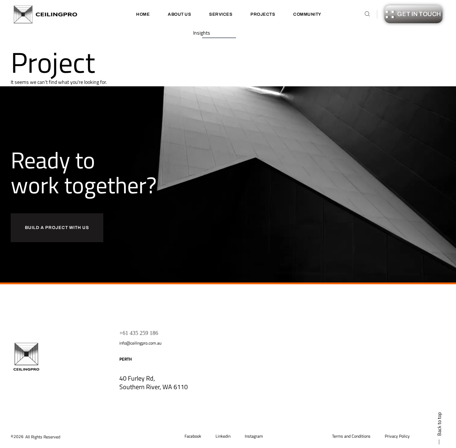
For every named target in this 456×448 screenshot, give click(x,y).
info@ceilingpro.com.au (140, 343)
